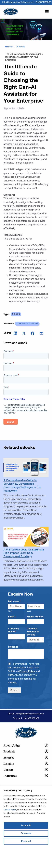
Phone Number (35, 616)
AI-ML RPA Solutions (27, 323)
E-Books (21, 46)
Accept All (26, 825)
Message (13, 646)
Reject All (26, 841)
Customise (26, 833)
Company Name (13, 630)
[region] (26, 816)
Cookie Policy (10, 809)
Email (12, 616)
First (10, 611)
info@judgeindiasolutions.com (18, 2)
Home (10, 46)
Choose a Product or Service (33, 631)
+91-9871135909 (43, 2)
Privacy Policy (27, 671)
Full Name (14, 601)
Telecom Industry (12, 780)
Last (29, 611)
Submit (14, 690)
